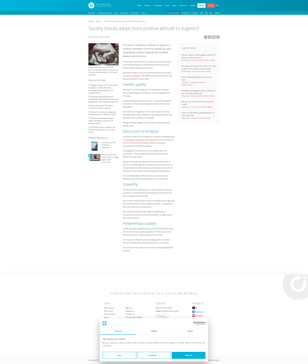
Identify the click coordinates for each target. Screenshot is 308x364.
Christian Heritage (105, 13)
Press (106, 317)
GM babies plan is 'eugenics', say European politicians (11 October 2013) (102, 129)
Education (124, 13)
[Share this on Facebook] (209, 37)
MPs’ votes (108, 311)
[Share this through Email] (213, 37)
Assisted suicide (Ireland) (109, 143)
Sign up (201, 5)
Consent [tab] (118, 331)
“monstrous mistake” (131, 75)
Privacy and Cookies (133, 317)
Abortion (91, 13)
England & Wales (173, 13)
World (217, 13)
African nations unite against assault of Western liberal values (198, 56)
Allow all (188, 355)
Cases (167, 5)
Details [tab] (154, 331)
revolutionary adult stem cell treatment (140, 140)
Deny (119, 355)
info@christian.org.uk (170, 311)
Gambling (194, 118)
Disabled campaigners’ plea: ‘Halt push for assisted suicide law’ (198, 92)
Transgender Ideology (197, 82)
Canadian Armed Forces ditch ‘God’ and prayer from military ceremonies (198, 67)
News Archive (109, 314)
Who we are (109, 308)
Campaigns (158, 5)
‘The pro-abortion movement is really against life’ (110, 157)
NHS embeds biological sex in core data (196, 78)
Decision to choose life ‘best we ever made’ (197, 103)
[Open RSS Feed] (218, 37)
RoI (211, 13)
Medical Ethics (104, 37)
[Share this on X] (205, 37)
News (139, 5)
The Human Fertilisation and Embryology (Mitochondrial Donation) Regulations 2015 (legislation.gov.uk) (103, 99)
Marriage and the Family (200, 60)
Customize (152, 355)
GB (206, 13)
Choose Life (195, 107)
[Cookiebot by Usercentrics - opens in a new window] (194, 323)
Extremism (135, 13)
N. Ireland (185, 13)
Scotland (194, 13)
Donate (211, 5)
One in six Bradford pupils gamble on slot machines (197, 114)
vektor (217, 360)
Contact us (130, 314)
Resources (183, 5)
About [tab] (190, 331)
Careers (193, 5)
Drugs (116, 13)
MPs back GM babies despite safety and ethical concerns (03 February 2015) (100, 120)
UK (201, 13)
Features (147, 5)
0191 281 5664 (165, 308)
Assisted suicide (196, 96)
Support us (130, 311)
